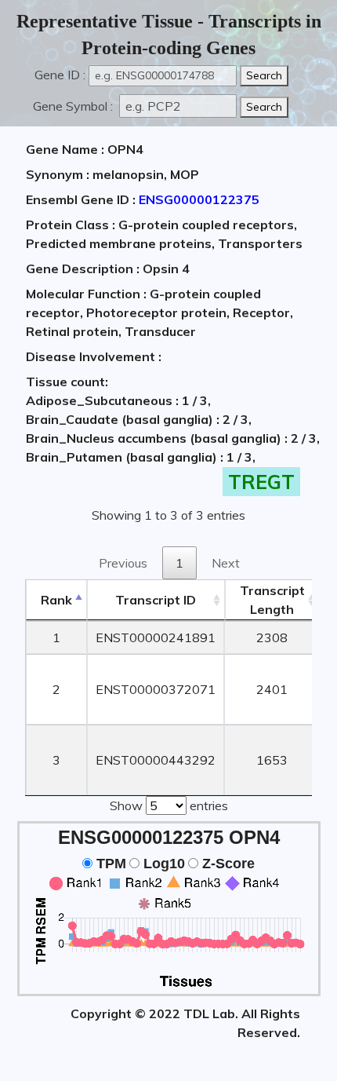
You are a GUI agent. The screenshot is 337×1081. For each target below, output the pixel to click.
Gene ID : (59, 74)
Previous (123, 563)
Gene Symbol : (74, 106)
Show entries (169, 805)
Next (226, 563)
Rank (56, 600)
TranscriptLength (272, 599)
